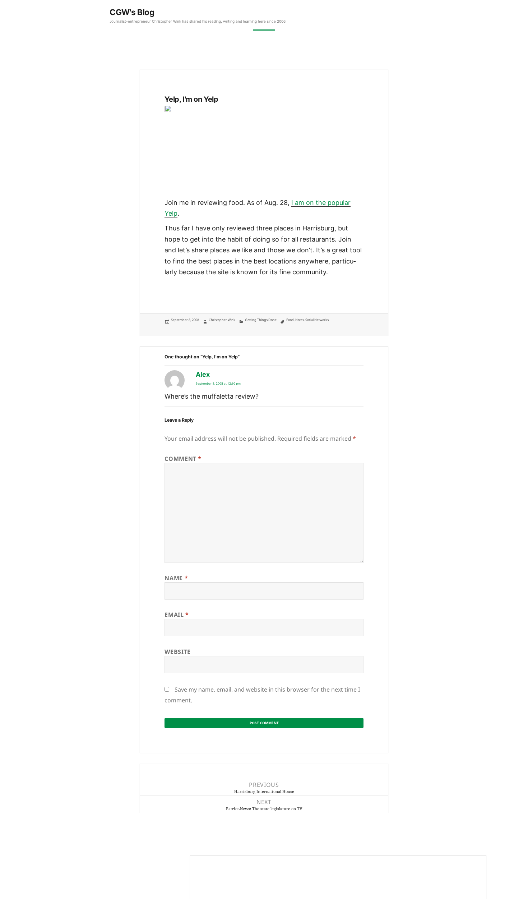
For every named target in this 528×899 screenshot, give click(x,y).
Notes (299, 319)
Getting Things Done (261, 319)
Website (177, 652)
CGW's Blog (132, 12)
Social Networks (317, 319)
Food (290, 319)
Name (176, 578)
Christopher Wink (222, 319)
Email (177, 615)
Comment (183, 459)
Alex (203, 374)
